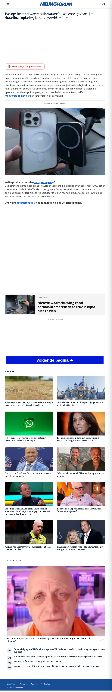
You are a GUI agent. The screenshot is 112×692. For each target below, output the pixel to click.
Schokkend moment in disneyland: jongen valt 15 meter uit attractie (80, 404)
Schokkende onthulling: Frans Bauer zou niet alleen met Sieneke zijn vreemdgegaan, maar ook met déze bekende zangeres (28, 511)
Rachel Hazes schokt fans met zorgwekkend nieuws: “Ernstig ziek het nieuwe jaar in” (78, 439)
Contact (47, 684)
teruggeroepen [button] (43, 182)
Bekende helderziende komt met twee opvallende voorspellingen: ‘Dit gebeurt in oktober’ (49, 640)
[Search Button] (103, 4)
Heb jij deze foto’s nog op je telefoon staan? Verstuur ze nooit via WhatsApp (25, 439)
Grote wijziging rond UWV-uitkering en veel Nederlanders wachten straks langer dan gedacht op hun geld (59, 651)
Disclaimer (35, 684)
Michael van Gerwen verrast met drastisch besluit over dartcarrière (28, 548)
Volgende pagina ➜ (54, 360)
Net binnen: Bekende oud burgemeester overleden (37, 661)
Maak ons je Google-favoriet (26, 66)
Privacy (23, 684)
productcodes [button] (25, 202)
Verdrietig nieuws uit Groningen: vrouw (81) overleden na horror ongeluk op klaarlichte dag (57, 666)
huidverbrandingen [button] (16, 95)
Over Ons (11, 684)
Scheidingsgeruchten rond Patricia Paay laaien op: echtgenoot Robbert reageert (80, 548)
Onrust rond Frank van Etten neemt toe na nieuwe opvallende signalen (28, 475)
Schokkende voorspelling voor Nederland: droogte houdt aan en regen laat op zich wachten (29, 404)
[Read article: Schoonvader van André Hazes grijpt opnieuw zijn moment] (81, 459)
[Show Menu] (8, 4)
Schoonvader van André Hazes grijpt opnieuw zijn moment (80, 475)
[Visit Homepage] (56, 4)
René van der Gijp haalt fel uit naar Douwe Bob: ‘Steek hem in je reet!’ (79, 510)
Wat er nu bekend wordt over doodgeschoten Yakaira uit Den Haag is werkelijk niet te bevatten (58, 656)
